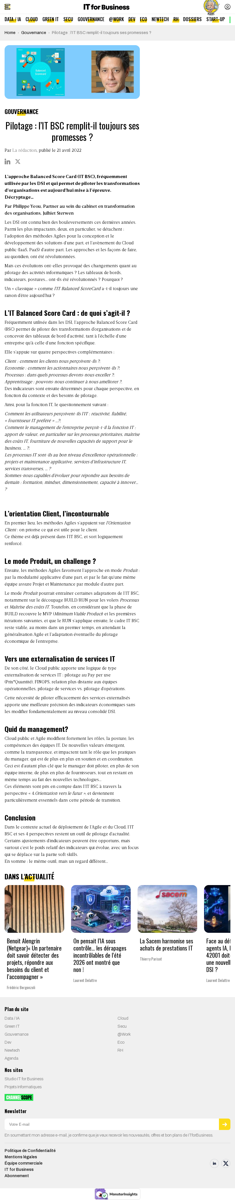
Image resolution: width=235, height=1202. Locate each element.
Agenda (11, 1058)
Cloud (32, 19)
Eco (143, 19)
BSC (9, 329)
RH (176, 19)
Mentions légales (21, 1157)
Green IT (50, 19)
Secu (68, 19)
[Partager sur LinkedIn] (7, 161)
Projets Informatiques (23, 1087)
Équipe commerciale (23, 1163)
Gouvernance (91, 19)
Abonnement (17, 1176)
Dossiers (192, 19)
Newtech (160, 19)
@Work (116, 19)
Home (10, 33)
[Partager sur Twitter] (18, 161)
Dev (131, 19)
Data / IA (13, 19)
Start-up (215, 19)
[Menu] (7, 7)
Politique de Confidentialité (30, 1151)
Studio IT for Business (24, 1079)
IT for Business (19, 1169)
